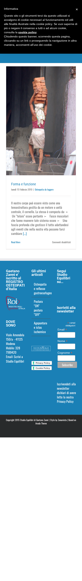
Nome (62, 341)
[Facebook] (58, 291)
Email (62, 329)
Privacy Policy (65, 401)
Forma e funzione (23, 184)
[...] (25, 233)
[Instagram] (63, 291)
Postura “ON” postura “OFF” (38, 308)
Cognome (65, 353)
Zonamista (62, 420)
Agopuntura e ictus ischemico (40, 327)
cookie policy (27, 32)
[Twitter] (69, 291)
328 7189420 (13, 350)
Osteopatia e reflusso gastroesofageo (41, 288)
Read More (15, 242)
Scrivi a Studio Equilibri (15, 358)
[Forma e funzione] (41, 120)
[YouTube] (74, 291)
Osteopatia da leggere (44, 189)
